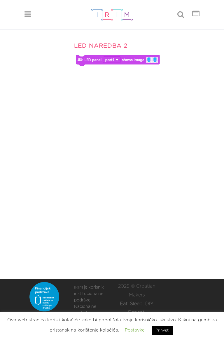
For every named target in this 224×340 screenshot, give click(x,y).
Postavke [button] (135, 330)
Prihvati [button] (162, 330)
